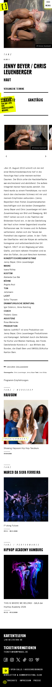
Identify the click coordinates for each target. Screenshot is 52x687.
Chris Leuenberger (22, 367)
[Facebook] (6, 659)
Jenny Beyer (11, 367)
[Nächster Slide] (45, 156)
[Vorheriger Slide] (6, 156)
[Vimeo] (37, 659)
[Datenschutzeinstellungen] (5, 682)
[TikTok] (25, 659)
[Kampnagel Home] (4, 5)
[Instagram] (12, 659)
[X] (18, 659)
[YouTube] (31, 659)
